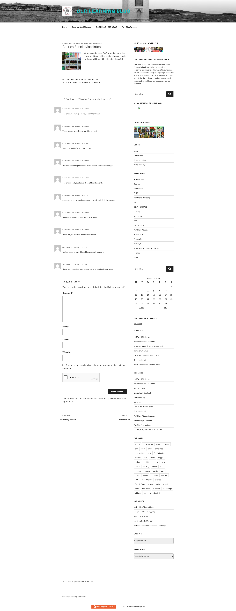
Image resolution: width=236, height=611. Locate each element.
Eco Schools (138, 188)
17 (166, 295)
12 (136, 295)
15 (154, 295)
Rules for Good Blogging (81, 27)
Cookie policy (128, 607)
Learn (137, 466)
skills (158, 484)
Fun (145, 458)
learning (146, 466)
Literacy (137, 211)
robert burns (147, 480)
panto (155, 471)
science (137, 253)
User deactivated (93, 43)
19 (136, 299)
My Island (137, 402)
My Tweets (138, 323)
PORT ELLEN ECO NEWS (106, 27)
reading (164, 475)
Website (66, 352)
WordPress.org (139, 165)
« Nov (141, 308)
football (138, 458)
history (148, 462)
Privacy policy (139, 607)
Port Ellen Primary (129, 27)
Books (158, 444)
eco (149, 453)
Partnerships (139, 225)
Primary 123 (138, 234)
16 (160, 295)
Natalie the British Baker (143, 407)
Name (65, 326)
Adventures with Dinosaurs (144, 342)
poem (137, 475)
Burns (167, 444)
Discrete (137, 184)
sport (137, 489)
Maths (154, 466)
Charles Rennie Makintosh (86, 83)
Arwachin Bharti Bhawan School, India (148, 346)
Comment (67, 293)
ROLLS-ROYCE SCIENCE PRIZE (146, 248)
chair (69, 83)
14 (148, 295)
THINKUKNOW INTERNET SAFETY (148, 430)
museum (138, 471)
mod (162, 466)
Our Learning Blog (104, 11)
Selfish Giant (140, 484)
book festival (148, 444)
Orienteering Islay (140, 360)
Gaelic (152, 458)
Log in (136, 151)
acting (137, 444)
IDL (135, 202)
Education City (139, 397)
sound (165, 484)
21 (148, 299)
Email (65, 339)
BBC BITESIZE (139, 388)
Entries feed (138, 156)
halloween (139, 462)
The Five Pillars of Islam (145, 507)
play (162, 471)
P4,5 (135, 221)
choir (150, 449)
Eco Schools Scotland (142, 393)
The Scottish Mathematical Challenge (151, 525)
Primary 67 (138, 244)
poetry (145, 475)
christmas (159, 449)
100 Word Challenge (142, 337)
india (156, 462)
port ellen (154, 475)
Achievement (139, 179)
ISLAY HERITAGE (140, 207)
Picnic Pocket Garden (144, 521)
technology (167, 489)
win (145, 493)
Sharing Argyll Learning (143, 420)
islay (163, 462)
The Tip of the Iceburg (142, 425)
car (136, 449)
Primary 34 (92, 79)
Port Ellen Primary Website (144, 416)
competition (139, 453)
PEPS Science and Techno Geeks (147, 365)
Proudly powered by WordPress (74, 596)
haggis (160, 458)
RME (137, 480)
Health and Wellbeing (142, 198)
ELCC (136, 193)
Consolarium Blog (141, 351)
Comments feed (140, 160)
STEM (136, 257)
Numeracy (138, 216)
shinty (150, 484)
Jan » (165, 308)
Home (64, 27)
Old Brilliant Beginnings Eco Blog (146, 355)
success (156, 489)
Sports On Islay (142, 516)
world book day (155, 493)
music (147, 471)
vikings (137, 493)
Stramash (146, 489)
